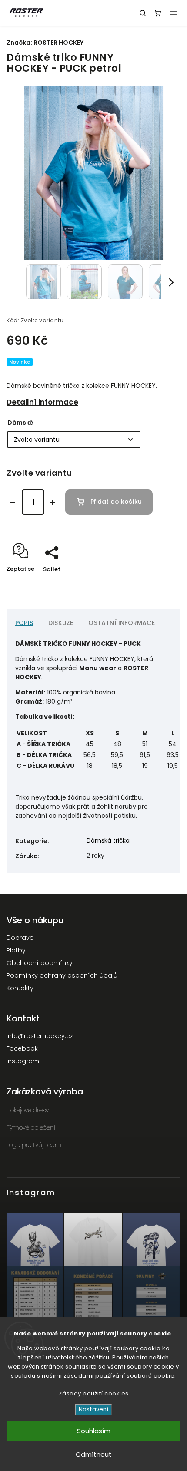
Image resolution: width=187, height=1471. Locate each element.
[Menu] (174, 13)
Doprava (20, 937)
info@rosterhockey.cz (40, 1035)
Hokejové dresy (28, 1110)
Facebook (22, 1048)
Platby (16, 950)
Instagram (23, 1061)
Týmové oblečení (31, 1127)
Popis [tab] (24, 622)
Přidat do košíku (116, 501)
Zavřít (158, 584)
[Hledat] (142, 13)
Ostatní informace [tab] (121, 622)
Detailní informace (42, 402)
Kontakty (20, 988)
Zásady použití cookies (94, 1393)
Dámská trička (108, 840)
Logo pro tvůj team (34, 1144)
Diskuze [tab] (60, 622)
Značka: (45, 42)
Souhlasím (93, 1430)
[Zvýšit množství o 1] (53, 502)
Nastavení (93, 1409)
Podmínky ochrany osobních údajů (62, 975)
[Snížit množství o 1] (13, 502)
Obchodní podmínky (40, 963)
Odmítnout (94, 1454)
